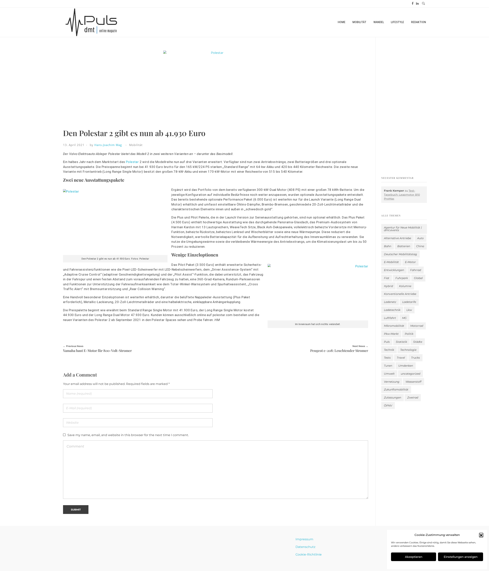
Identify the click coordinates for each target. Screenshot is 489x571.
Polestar (132, 162)
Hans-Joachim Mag (108, 145)
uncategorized (410, 373)
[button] (481, 535)
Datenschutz (305, 547)
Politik (409, 334)
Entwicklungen (394, 270)
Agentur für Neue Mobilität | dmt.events (403, 229)
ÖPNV (388, 405)
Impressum (304, 539)
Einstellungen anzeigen (461, 557)
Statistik (401, 342)
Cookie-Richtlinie (309, 554)
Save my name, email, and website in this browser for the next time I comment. (128, 435)
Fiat (386, 278)
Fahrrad (415, 270)
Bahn (387, 246)
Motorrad (416, 325)
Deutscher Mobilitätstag (400, 254)
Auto (420, 238)
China (420, 246)
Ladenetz (390, 302)
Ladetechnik (392, 310)
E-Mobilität (391, 262)
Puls (387, 342)
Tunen (388, 365)
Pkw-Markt (391, 334)
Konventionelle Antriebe (400, 294)
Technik (389, 350)
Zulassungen (392, 397)
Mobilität (135, 145)
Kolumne (405, 286)
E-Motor (410, 262)
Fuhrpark (401, 278)
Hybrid (388, 286)
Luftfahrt (390, 318)
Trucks (415, 357)
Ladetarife (409, 302)
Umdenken (405, 365)
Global (418, 278)
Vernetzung (391, 381)
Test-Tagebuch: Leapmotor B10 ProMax (402, 194)
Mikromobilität (394, 325)
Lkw (409, 310)
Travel (401, 357)
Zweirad (412, 397)
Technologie (408, 350)
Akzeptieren (413, 557)
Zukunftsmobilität (396, 389)
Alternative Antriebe (397, 238)
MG (404, 318)
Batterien (403, 246)
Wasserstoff (413, 381)
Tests (387, 357)
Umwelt (389, 373)
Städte (417, 342)
